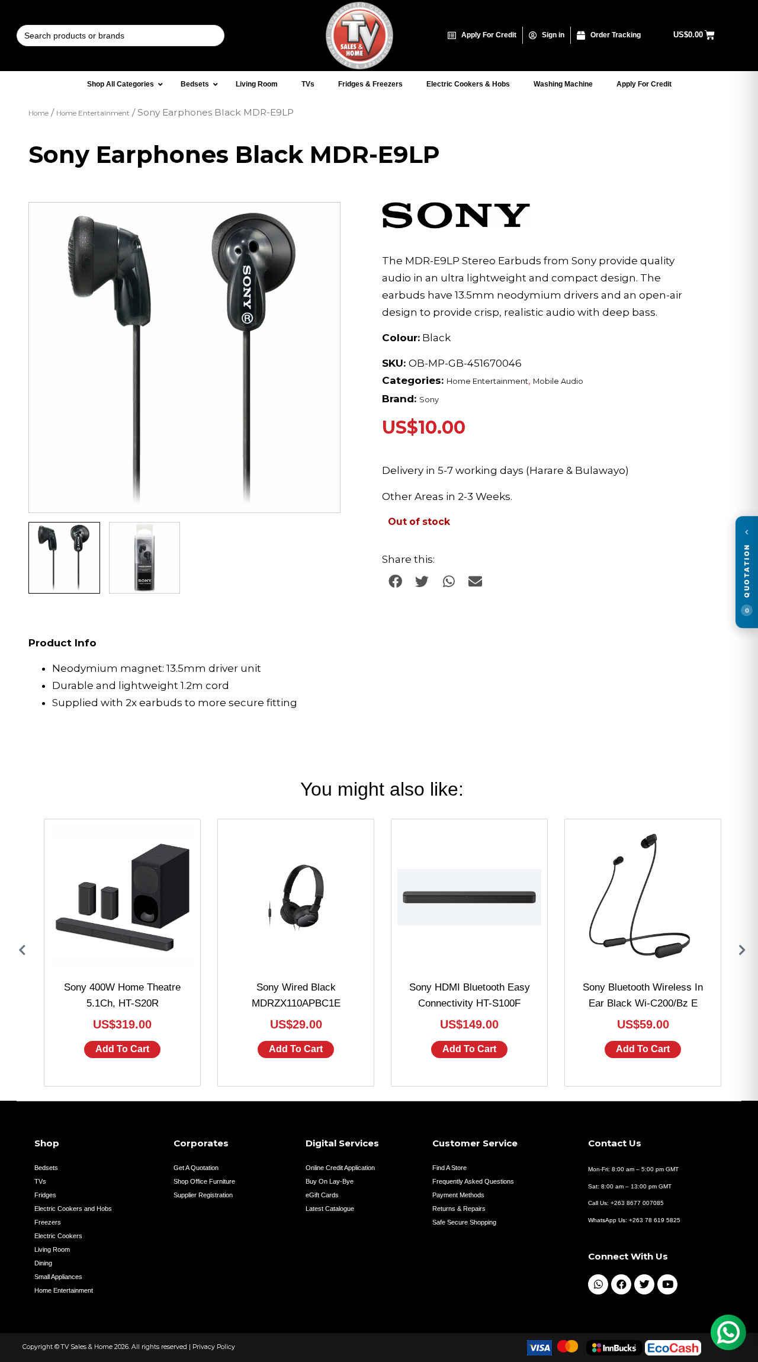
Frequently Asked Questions (473, 1181)
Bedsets (46, 1167)
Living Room (52, 1249)
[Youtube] (667, 1284)
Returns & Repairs (459, 1208)
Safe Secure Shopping (464, 1222)
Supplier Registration (203, 1194)
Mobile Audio (558, 381)
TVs (40, 1181)
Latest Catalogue (330, 1208)
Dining (43, 1263)
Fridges (45, 1194)
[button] (319, 222)
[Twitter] (644, 1284)
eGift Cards (322, 1194)
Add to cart (122, 1049)
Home (38, 113)
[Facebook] (621, 1284)
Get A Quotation (196, 1167)
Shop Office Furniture (204, 1181)
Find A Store (449, 1167)
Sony (429, 399)
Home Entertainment (93, 113)
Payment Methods (458, 1194)
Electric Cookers (58, 1235)
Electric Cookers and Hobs (73, 1208)
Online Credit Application (340, 1167)
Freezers (47, 1222)
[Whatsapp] (598, 1284)
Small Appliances (58, 1276)
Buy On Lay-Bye (330, 1181)
